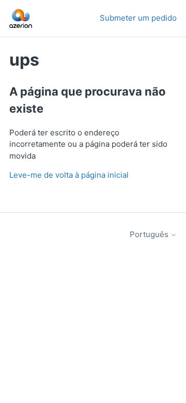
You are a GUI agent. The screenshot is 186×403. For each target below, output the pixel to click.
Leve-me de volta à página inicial (69, 175)
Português (150, 234)
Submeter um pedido (138, 18)
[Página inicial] (20, 18)
